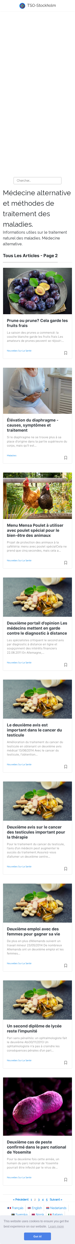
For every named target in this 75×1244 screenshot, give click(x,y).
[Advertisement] (37, 55)
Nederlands (58, 1208)
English (37, 1208)
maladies (11, 455)
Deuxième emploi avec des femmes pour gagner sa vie (33, 931)
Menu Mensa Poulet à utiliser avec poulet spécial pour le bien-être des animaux (35, 530)
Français (17, 1208)
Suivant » (56, 1199)
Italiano (57, 1214)
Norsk (40, 1214)
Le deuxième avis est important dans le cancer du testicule (34, 730)
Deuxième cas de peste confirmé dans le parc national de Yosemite (36, 1147)
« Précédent (20, 1199)
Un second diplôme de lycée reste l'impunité (34, 1028)
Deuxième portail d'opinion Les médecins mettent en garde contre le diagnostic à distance (37, 628)
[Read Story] (65, 354)
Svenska (22, 1214)
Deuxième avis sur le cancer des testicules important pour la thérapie (36, 832)
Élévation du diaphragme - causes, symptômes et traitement (32, 425)
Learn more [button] (56, 1226)
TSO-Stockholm (41, 5)
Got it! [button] (37, 1236)
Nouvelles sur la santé (19, 350)
